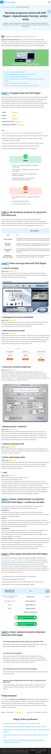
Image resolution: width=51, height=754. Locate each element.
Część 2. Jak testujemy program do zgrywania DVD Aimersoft (20, 74)
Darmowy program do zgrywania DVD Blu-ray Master (14, 560)
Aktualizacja (4, 750)
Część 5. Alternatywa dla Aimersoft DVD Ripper (16, 83)
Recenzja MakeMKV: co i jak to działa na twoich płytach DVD (21, 723)
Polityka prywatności (20, 750)
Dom (2, 7)
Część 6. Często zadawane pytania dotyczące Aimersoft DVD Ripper (21, 85)
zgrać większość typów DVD (16, 133)
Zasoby (6, 7)
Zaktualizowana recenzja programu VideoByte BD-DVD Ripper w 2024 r (25, 727)
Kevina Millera (25, 36)
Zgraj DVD (12, 7)
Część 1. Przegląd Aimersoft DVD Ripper (15, 72)
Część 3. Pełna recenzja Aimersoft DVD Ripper (16, 76)
